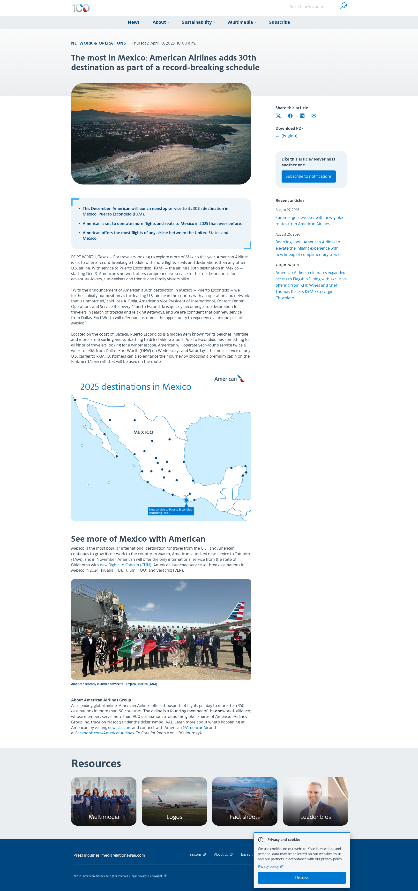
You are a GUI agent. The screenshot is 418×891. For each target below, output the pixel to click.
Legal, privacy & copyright (146, 876)
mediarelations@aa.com (123, 855)
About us (221, 855)
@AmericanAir (195, 727)
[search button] (343, 6)
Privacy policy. (269, 867)
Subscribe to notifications (309, 176)
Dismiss (302, 877)
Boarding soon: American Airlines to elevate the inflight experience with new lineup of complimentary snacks (308, 248)
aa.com (195, 855)
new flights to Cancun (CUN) (125, 565)
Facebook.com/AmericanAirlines (104, 733)
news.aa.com (120, 727)
